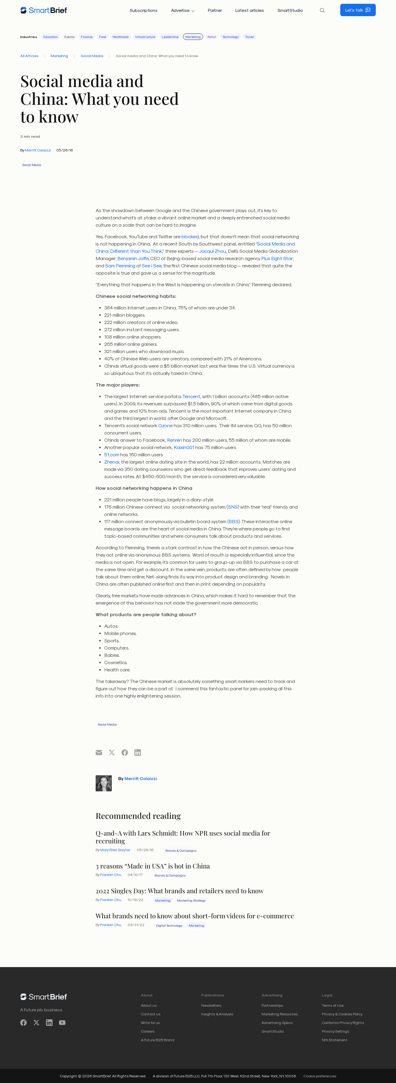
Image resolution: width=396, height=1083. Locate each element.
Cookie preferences (319, 1076)
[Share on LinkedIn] (137, 752)
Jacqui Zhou (212, 251)
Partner (215, 10)
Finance (87, 37)
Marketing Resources (280, 1014)
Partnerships (272, 1005)
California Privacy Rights (343, 1022)
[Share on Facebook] (124, 752)
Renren (174, 440)
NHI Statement (335, 1039)
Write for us (150, 1022)
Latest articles (249, 10)
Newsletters (211, 1005)
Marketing (193, 37)
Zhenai (111, 461)
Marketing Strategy (191, 900)
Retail (211, 37)
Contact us (150, 1014)
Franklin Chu (110, 874)
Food (102, 37)
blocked (190, 236)
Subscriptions (144, 10)
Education (50, 37)
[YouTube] (62, 1022)
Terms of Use (332, 1005)
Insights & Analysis (217, 1014)
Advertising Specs (277, 1022)
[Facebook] (23, 1022)
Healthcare (121, 37)
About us (149, 1005)
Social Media (92, 55)
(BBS (232, 521)
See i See (151, 265)
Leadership (170, 37)
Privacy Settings (335, 1031)
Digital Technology (169, 925)
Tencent (191, 396)
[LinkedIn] (49, 1022)
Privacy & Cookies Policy (342, 1014)
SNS (233, 506)
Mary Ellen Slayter (115, 849)
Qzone (165, 425)
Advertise (180, 10)
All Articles (29, 55)
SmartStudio (290, 10)
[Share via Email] (98, 752)
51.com (111, 454)
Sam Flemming (120, 265)
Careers (147, 1031)
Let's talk (354, 9)
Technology (231, 37)
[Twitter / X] (36, 1022)
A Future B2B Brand (157, 1039)
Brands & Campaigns (180, 850)
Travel (249, 37)
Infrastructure (145, 37)
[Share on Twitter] (111, 752)
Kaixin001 (184, 447)
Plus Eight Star (277, 258)
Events (69, 37)
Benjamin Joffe (132, 258)
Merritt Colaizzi (38, 150)
